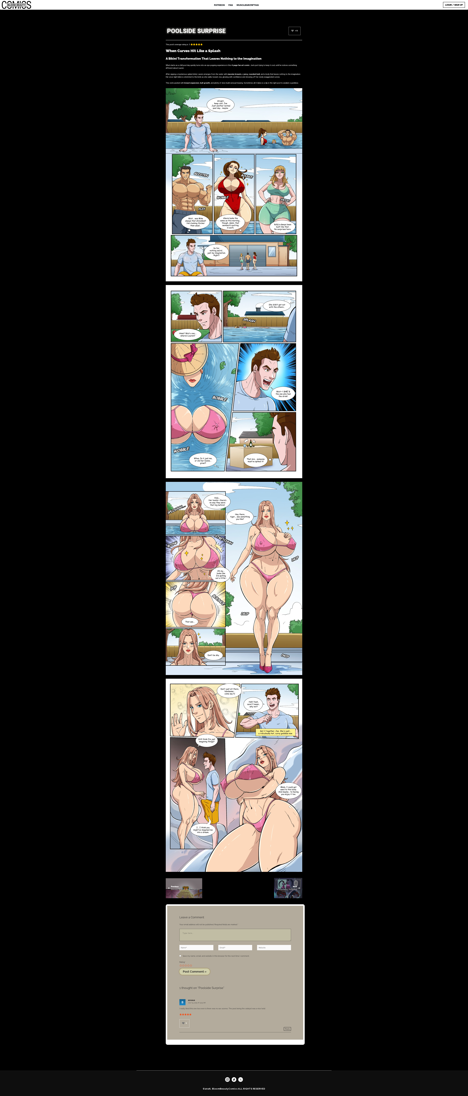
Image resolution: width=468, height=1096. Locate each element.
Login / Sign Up (454, 5)
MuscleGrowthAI (248, 5)
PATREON (219, 5)
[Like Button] (292, 31)
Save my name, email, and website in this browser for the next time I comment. (216, 956)
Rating (182, 962)
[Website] (274, 948)
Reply (287, 1029)
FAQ (230, 5)
